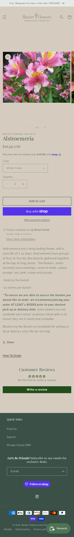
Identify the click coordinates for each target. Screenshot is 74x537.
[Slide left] (29, 127)
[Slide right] (45, 127)
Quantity (8, 177)
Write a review (37, 389)
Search (11, 437)
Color (6, 161)
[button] (4, 17)
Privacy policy (41, 529)
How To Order (12, 355)
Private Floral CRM (19, 445)
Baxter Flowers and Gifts (35, 525)
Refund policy (22, 529)
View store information (21, 239)
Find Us (12, 428)
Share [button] (10, 342)
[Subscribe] (63, 471)
